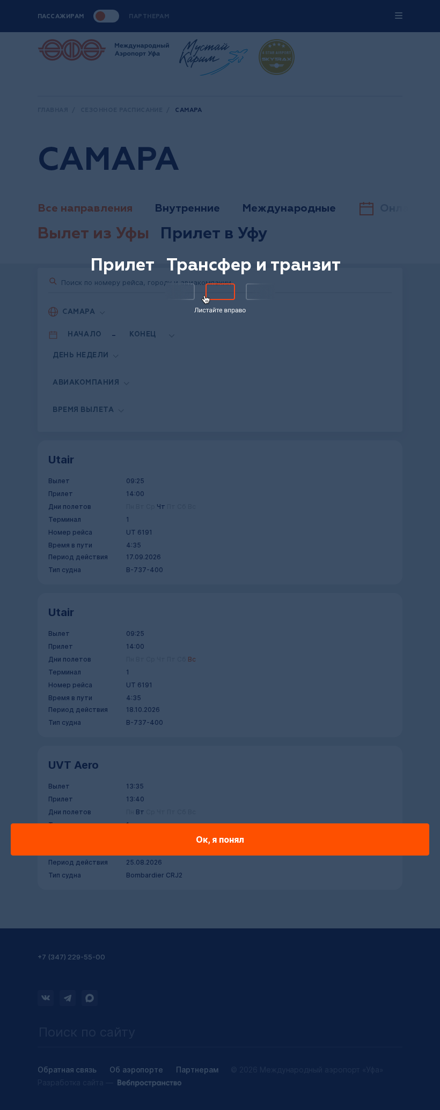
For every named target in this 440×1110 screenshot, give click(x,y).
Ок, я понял (220, 839)
